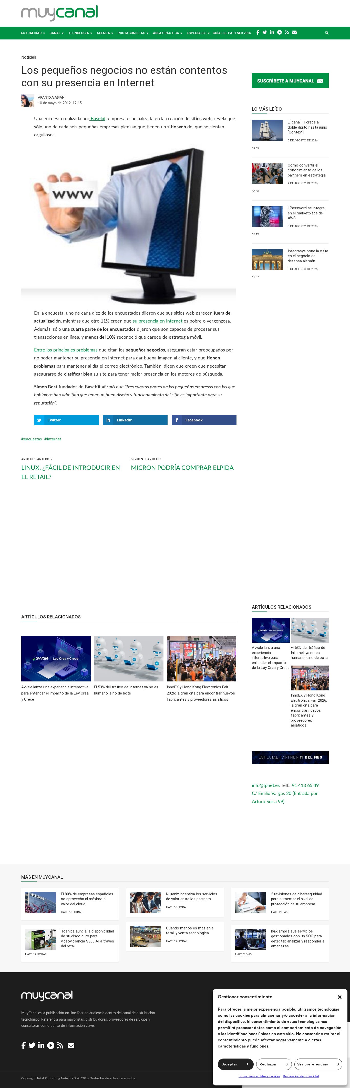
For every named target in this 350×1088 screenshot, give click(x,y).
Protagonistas (131, 33)
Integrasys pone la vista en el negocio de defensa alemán (308, 256)
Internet (54, 439)
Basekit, (98, 119)
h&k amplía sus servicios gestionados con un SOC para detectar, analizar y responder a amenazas (297, 939)
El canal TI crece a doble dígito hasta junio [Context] (307, 127)
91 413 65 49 (305, 785)
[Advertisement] (128, 552)
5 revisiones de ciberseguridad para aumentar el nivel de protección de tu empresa (296, 899)
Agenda (103, 33)
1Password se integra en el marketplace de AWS (306, 213)
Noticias (28, 57)
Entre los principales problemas (66, 350)
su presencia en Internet (157, 321)
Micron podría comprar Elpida (182, 468)
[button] (339, 997)
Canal (54, 33)
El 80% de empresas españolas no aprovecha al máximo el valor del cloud (87, 899)
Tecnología (78, 33)
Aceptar (229, 1064)
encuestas (33, 439)
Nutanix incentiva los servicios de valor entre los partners (191, 897)
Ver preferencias (312, 1064)
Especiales (197, 33)
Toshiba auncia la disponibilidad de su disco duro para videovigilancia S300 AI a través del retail (87, 939)
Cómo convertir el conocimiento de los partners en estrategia (307, 170)
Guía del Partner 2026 (232, 33)
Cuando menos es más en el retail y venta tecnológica (190, 931)
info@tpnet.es (266, 785)
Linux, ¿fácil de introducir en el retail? (70, 472)
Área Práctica (166, 33)
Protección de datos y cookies (259, 1076)
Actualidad (31, 33)
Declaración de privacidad (301, 1076)
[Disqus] (128, 786)
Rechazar (268, 1064)
